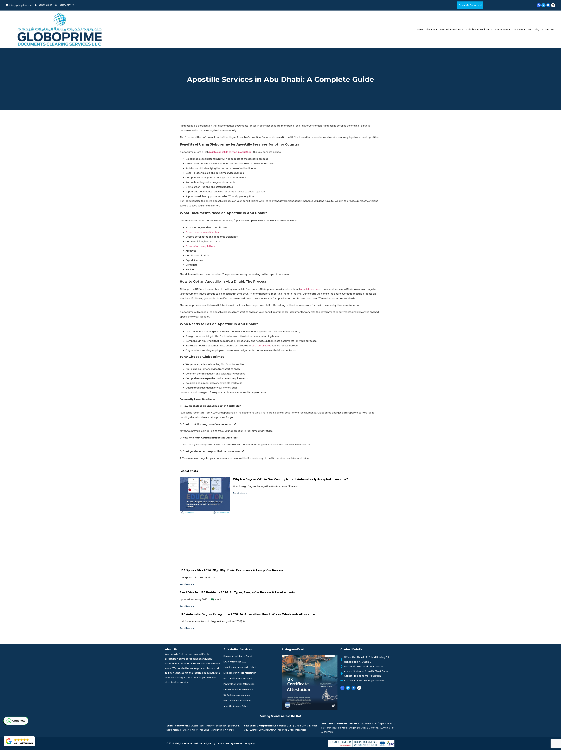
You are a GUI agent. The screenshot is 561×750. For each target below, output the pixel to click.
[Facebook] (539, 5)
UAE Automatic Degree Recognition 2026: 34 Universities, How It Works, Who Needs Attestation (247, 614)
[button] (19, 741)
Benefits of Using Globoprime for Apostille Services (224, 144)
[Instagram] (553, 5)
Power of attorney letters (200, 246)
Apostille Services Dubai (235, 706)
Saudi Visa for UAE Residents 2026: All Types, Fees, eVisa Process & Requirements (237, 592)
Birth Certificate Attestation (238, 678)
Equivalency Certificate (478, 29)
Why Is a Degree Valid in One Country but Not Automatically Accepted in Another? (290, 479)
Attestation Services (450, 29)
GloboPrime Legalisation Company (235, 743)
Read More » (240, 493)
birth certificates (261, 345)
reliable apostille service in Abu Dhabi (230, 152)
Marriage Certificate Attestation (240, 672)
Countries (518, 29)
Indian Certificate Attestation (238, 689)
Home (420, 29)
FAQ (530, 29)
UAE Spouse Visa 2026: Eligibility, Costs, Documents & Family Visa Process (231, 570)
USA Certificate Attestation (237, 700)
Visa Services (501, 29)
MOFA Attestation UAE (235, 661)
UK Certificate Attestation (237, 695)
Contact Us (548, 29)
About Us (430, 29)
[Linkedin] (548, 5)
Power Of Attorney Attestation (239, 683)
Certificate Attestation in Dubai (240, 667)
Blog (537, 29)
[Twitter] (543, 5)
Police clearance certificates (202, 232)
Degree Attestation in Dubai (238, 656)
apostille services (310, 289)
